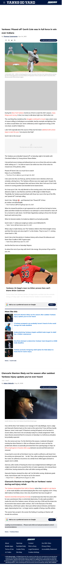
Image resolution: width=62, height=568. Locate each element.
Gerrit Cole (13, 360)
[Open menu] (4, 2)
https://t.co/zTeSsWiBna (13, 173)
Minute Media (12, 556)
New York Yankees (18, 113)
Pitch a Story (32, 546)
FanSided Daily (21, 546)
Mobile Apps (9, 546)
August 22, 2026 (30, 478)
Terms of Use (9, 549)
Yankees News (14, 532)
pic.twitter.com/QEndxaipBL (14, 202)
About (7, 543)
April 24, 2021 (30, 175)
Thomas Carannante (10, 36)
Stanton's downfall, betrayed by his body (17, 497)
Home (6, 360)
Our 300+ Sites (46, 543)
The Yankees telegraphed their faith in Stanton (20, 488)
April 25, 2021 (28, 225)
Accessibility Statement (49, 549)
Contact (30, 543)
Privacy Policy (46, 546)
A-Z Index (8, 552)
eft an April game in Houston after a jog (17, 448)
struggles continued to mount (36, 119)
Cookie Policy (20, 549)
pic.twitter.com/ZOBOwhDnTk (36, 223)
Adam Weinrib (9, 383)
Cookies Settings (33, 552)
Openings (19, 543)
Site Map (19, 552)
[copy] (15, 40)
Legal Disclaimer (33, 549)
